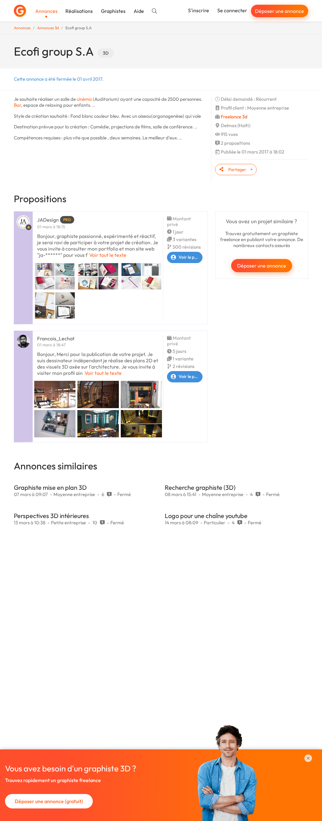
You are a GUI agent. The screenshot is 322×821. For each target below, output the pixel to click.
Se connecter (232, 10)
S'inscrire (198, 10)
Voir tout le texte (107, 255)
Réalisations (79, 11)
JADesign (48, 220)
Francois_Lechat (56, 338)
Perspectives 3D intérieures (51, 516)
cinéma (84, 99)
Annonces (46, 11)
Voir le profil (190, 257)
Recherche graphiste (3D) (200, 487)
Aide (139, 11)
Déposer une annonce (279, 11)
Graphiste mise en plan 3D (50, 487)
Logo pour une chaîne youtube (206, 516)
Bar (17, 105)
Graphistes (113, 11)
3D (105, 53)
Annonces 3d (48, 27)
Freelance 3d (234, 117)
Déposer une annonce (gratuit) (49, 801)
